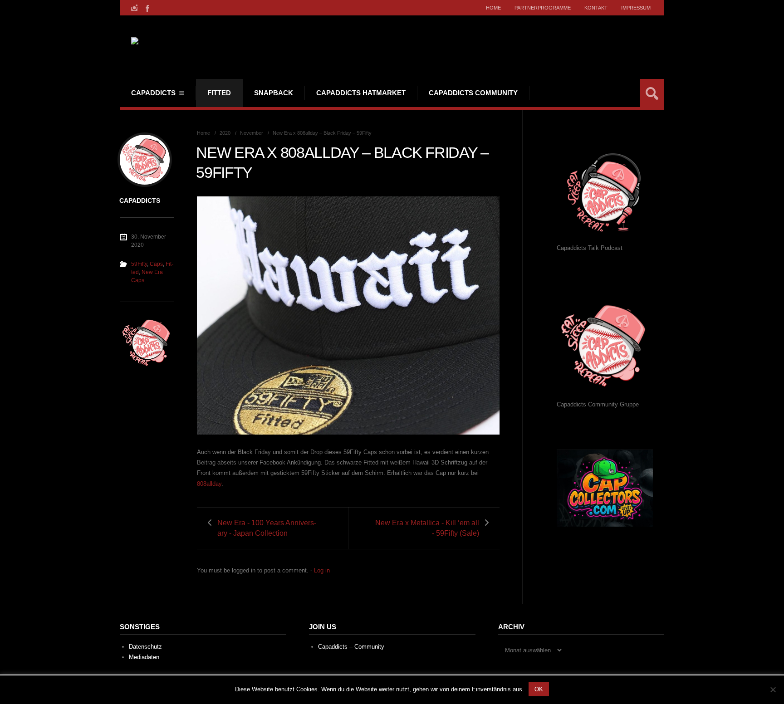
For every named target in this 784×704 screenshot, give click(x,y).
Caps (156, 264)
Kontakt (596, 7)
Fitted (219, 93)
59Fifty (139, 264)
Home (493, 7)
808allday (209, 483)
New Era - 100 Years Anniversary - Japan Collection (266, 528)
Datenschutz (145, 646)
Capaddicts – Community (351, 646)
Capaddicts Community (473, 93)
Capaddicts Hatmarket (361, 93)
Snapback (273, 93)
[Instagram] (134, 8)
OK (538, 689)
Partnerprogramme (542, 7)
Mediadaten (144, 657)
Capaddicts (153, 93)
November (251, 133)
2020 (225, 133)
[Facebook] (147, 8)
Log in (322, 570)
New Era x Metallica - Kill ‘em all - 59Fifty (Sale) (427, 528)
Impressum (636, 7)
